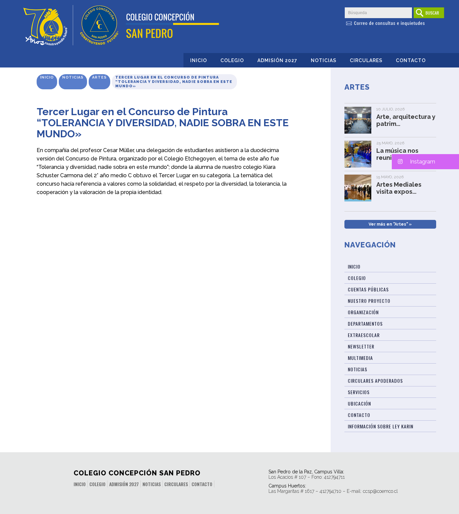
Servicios (359, 391)
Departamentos (365, 323)
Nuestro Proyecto (369, 300)
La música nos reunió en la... (397, 154)
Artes (99, 77)
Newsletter (361, 346)
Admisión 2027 (277, 60)
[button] (425, 161)
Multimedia (360, 357)
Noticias (323, 60)
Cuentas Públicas (368, 289)
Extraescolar (364, 334)
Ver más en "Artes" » (390, 224)
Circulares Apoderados (375, 380)
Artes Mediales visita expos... (398, 188)
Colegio (232, 60)
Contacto (411, 60)
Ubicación (359, 403)
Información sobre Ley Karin (380, 426)
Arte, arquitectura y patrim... (405, 120)
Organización (363, 312)
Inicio (198, 60)
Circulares (366, 60)
